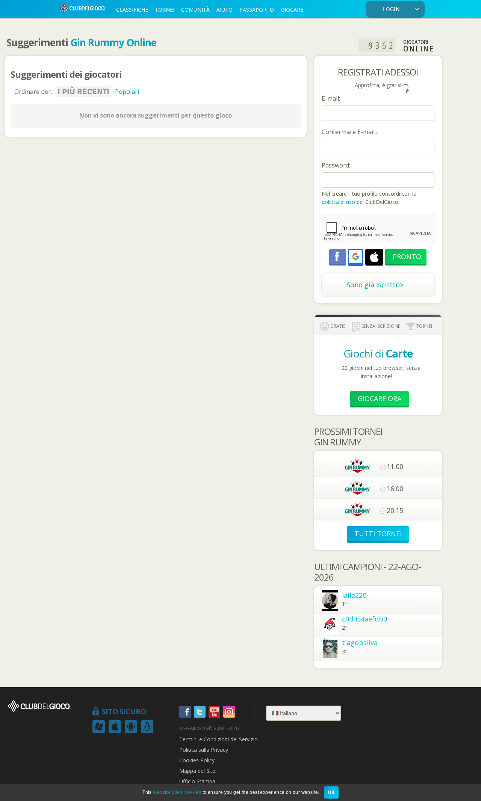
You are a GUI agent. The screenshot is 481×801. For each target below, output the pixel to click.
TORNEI (164, 9)
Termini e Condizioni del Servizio (218, 739)
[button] (355, 256)
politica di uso (339, 201)
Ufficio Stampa (197, 781)
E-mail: (331, 98)
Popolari (127, 91)
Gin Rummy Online (113, 42)
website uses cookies (177, 792)
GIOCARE (292, 9)
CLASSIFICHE (132, 9)
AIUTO (224, 9)
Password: (336, 165)
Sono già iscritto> (375, 284)
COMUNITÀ (195, 9)
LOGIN (391, 9)
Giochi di (378, 353)
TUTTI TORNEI (378, 533)
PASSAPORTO (256, 9)
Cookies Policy (197, 760)
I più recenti (83, 91)
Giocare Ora (379, 398)
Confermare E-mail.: (349, 132)
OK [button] (331, 792)
